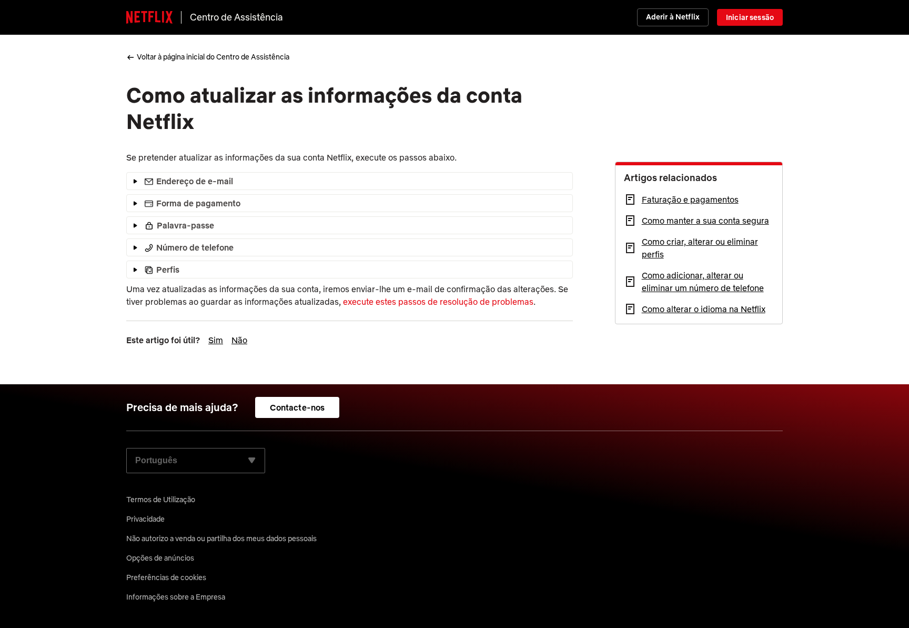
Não (239, 340)
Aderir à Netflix (673, 17)
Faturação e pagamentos (690, 199)
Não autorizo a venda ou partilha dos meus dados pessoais (221, 538)
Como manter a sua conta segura (705, 220)
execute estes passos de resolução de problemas (438, 301)
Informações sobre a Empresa (175, 597)
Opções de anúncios (160, 558)
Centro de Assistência (236, 17)
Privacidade (145, 519)
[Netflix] (149, 17)
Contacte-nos (297, 407)
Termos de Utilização (160, 499)
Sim (215, 340)
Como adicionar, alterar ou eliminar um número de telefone (703, 281)
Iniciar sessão (750, 17)
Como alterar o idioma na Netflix (703, 309)
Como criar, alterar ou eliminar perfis (700, 248)
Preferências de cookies (166, 577)
